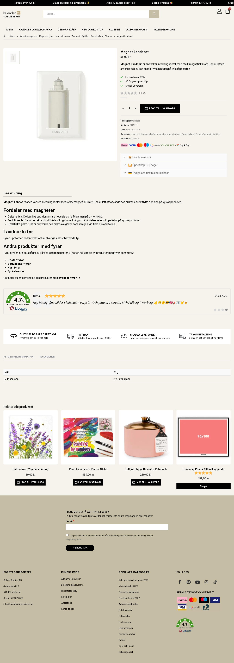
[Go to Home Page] (4, 36)
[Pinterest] (188, 582)
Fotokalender (125, 610)
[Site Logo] (12, 14)
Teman (199, 134)
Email (70, 521)
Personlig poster (127, 634)
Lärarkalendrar (126, 628)
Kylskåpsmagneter (157, 134)
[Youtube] (197, 582)
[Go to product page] (30, 437)
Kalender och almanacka (35, 29)
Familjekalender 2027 (129, 598)
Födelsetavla (125, 622)
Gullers (135, 138)
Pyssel (122, 640)
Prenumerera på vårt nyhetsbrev (87, 512)
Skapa (203, 486)
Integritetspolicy (69, 591)
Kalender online (164, 29)
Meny (9, 29)
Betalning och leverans (72, 585)
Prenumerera (80, 548)
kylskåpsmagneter (57, 252)
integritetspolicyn (74, 539)
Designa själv (67, 29)
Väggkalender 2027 (128, 586)
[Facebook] (179, 582)
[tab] (47, 357)
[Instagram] (206, 582)
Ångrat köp (66, 603)
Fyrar (6, 252)
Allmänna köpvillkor (71, 579)
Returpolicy (66, 597)
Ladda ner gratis (137, 29)
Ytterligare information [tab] (18, 356)
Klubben (114, 29)
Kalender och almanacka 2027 (133, 580)
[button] (203, 625)
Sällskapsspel (126, 652)
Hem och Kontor (92, 29)
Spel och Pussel (126, 646)
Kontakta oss (67, 609)
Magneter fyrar (174, 134)
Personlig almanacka (129, 592)
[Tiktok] (215, 582)
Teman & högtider (211, 134)
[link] (117, 301)
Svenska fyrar (188, 134)
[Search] (154, 14)
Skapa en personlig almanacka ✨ (70, 2)
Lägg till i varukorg (162, 108)
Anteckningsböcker (128, 604)
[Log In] (219, 13)
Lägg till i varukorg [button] (32, 482)
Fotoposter (124, 616)
